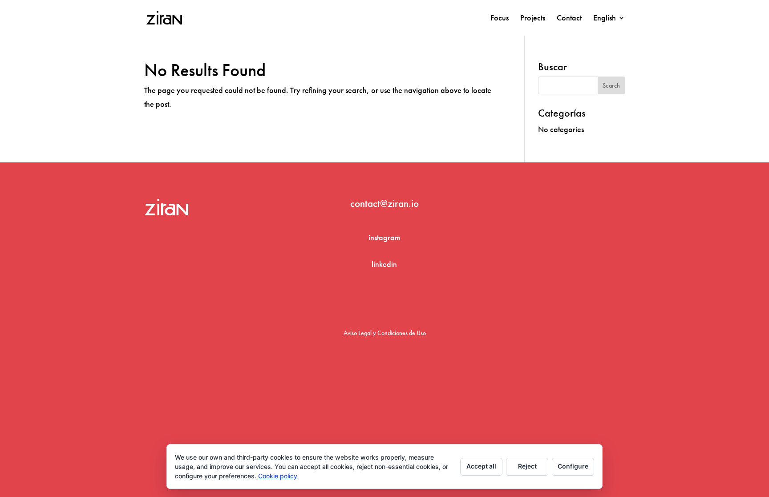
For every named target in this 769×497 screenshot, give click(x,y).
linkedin (384, 264)
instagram (384, 237)
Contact (569, 19)
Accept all (481, 466)
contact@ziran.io (384, 203)
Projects (532, 19)
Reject (527, 466)
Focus (499, 19)
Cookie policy (277, 476)
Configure (573, 466)
